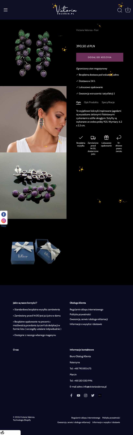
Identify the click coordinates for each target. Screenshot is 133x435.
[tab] (80, 102)
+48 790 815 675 (82, 368)
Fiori (96, 30)
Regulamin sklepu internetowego (86, 309)
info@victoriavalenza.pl (95, 386)
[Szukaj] (119, 10)
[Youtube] (78, 395)
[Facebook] (71, 395)
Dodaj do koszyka (99, 57)
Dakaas (16, 432)
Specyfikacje (108, 102)
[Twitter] (92, 395)
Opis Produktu (91, 102)
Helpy (3, 226)
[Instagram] (85, 395)
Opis (78, 102)
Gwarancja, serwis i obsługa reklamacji (89, 319)
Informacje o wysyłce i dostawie (86, 324)
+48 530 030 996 (83, 380)
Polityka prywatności (80, 314)
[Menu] (5, 9)
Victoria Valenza (84, 30)
